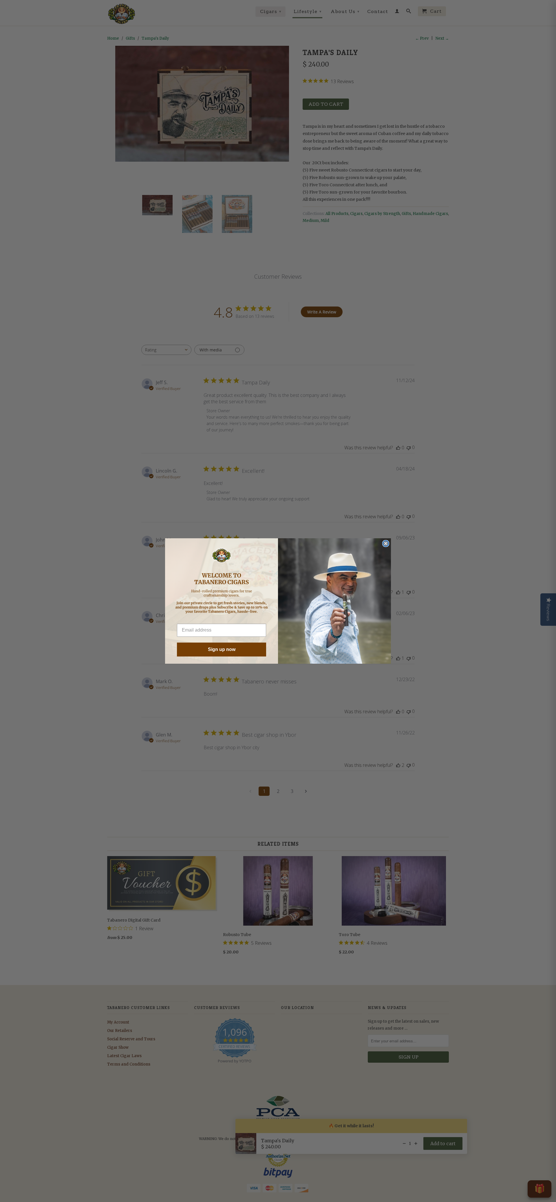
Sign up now (221, 649)
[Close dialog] (386, 543)
